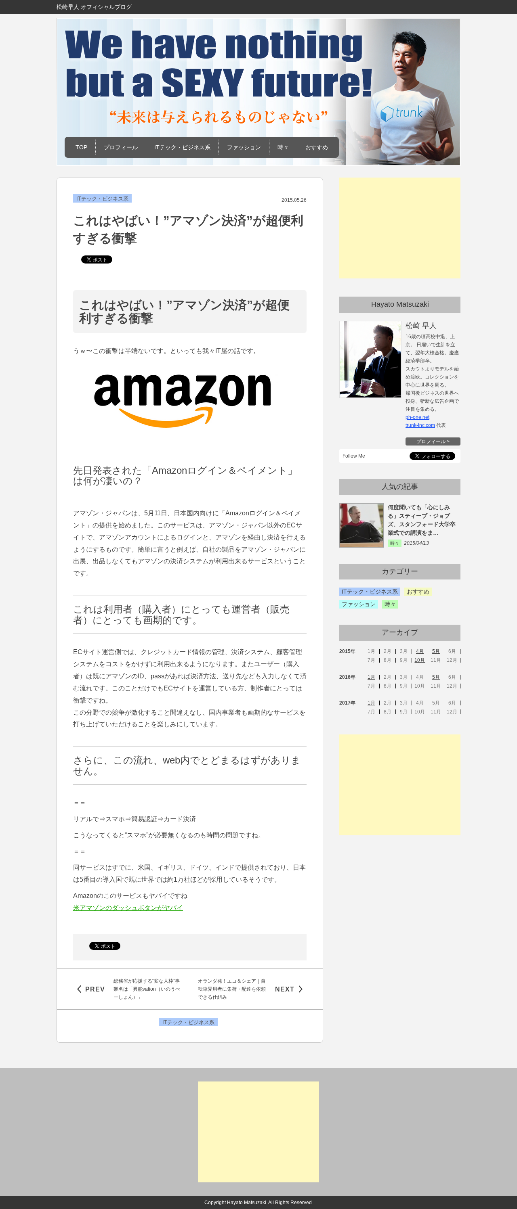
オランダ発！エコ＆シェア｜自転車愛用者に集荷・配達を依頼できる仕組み (232, 989)
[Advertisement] (399, 228)
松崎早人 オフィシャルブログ (94, 7)
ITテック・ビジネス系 (182, 147)
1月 (371, 677)
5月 (436, 651)
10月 (419, 660)
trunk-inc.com (420, 425)
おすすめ (316, 147)
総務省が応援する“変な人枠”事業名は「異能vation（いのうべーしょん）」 (146, 989)
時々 (283, 147)
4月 (420, 651)
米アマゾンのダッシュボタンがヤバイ (128, 907)
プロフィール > (433, 441)
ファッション (244, 147)
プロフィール (121, 147)
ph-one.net (417, 417)
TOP (81, 147)
